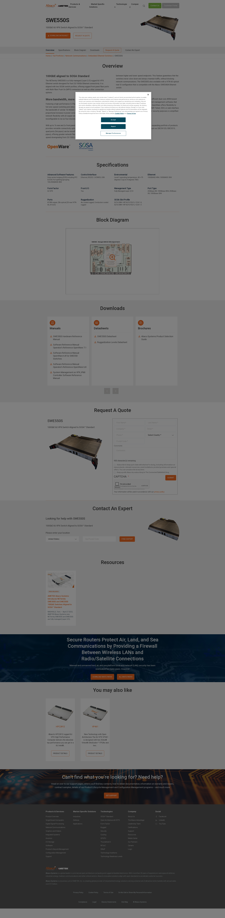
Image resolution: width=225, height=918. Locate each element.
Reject (113, 126)
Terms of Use (131, 113)
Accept (113, 120)
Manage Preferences (113, 133)
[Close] (148, 94)
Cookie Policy (119, 113)
